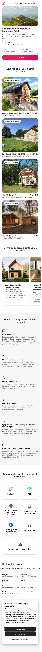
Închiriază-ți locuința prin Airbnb (25, 3)
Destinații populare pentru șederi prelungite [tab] (16, 568)
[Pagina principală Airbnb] (3, 3)
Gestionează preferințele (20, 639)
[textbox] (11, 51)
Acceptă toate (20, 629)
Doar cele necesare (20, 634)
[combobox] (20, 44)
